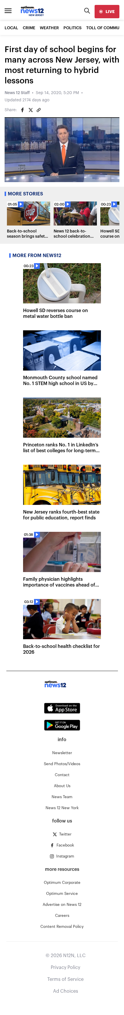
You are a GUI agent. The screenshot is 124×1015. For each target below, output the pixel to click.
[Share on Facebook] (22, 110)
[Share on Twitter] (30, 110)
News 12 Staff (17, 93)
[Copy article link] (38, 110)
